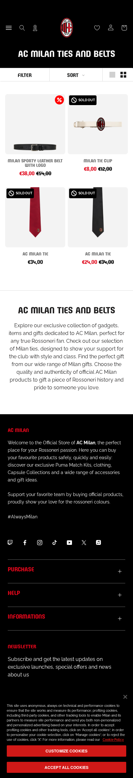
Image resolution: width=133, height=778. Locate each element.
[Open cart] (124, 28)
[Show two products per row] (123, 75)
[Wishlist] (97, 28)
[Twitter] (84, 542)
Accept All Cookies (66, 767)
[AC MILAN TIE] (35, 217)
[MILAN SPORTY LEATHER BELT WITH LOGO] (35, 124)
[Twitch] (10, 542)
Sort (72, 74)
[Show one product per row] (112, 75)
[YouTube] (69, 542)
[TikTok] (54, 542)
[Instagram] (39, 542)
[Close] (125, 697)
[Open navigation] (9, 28)
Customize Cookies (66, 751)
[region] (66, 733)
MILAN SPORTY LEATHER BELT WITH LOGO (35, 162)
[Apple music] (98, 542)
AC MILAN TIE (35, 253)
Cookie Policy (113, 739)
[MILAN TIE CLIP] (98, 124)
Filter (25, 74)
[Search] (22, 27)
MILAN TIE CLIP (98, 160)
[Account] (111, 27)
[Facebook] (24, 542)
